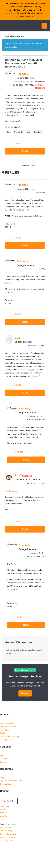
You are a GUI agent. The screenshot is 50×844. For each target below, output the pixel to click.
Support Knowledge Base (11, 781)
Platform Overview (8, 726)
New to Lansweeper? (25, 670)
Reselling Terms (7, 840)
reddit (2, 819)
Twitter (3, 809)
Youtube (3, 812)
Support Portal (35, 10)
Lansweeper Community (15, 25)
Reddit (17, 10)
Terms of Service (7, 837)
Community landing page (29, 13)
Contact (3, 759)
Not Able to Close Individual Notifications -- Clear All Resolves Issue (23, 63)
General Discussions (14, 36)
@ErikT (31, 369)
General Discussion (22, 132)
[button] (8, 144)
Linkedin (3, 816)
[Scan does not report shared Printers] (45, 165)
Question (37, 132)
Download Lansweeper (10, 736)
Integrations (5, 730)
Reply (25, 151)
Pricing (3, 733)
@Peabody (12, 491)
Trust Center (5, 827)
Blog (2, 777)
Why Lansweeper (7, 723)
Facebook (4, 806)
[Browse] (4, 25)
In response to (35, 416)
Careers (3, 762)
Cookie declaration (8, 834)
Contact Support (7, 784)
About (2, 755)
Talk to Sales (8, 801)
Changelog (5, 740)
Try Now (25, 693)
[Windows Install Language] (39, 165)
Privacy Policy (6, 831)
